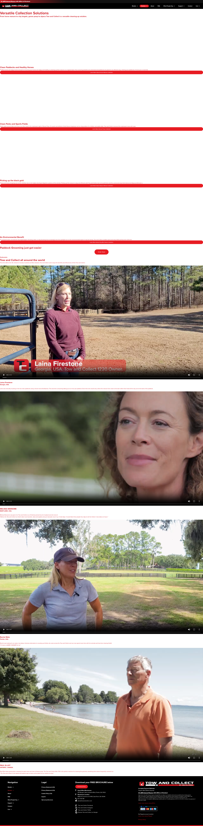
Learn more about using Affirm (146, 803)
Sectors (143, 6)
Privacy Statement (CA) (48, 790)
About (152, 6)
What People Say (168, 6)
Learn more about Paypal (145, 816)
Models (134, 6)
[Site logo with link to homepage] (15, 6)
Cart (197, 6)
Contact (190, 6)
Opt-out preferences (47, 800)
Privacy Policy (142, 819)
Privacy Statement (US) (48, 787)
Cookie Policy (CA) (46, 793)
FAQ (159, 6)
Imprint (43, 797)
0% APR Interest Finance (8, 1)
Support (180, 6)
